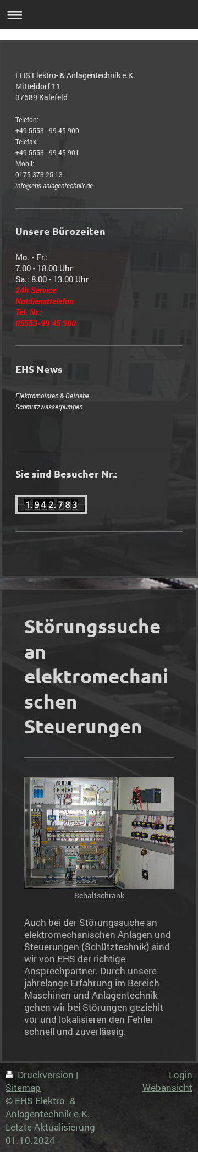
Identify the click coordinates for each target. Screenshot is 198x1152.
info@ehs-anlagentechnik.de (54, 185)
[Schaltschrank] (99, 833)
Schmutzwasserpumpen (48, 406)
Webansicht (167, 1087)
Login (181, 1074)
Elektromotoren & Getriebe (52, 395)
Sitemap (23, 1087)
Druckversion (45, 1074)
